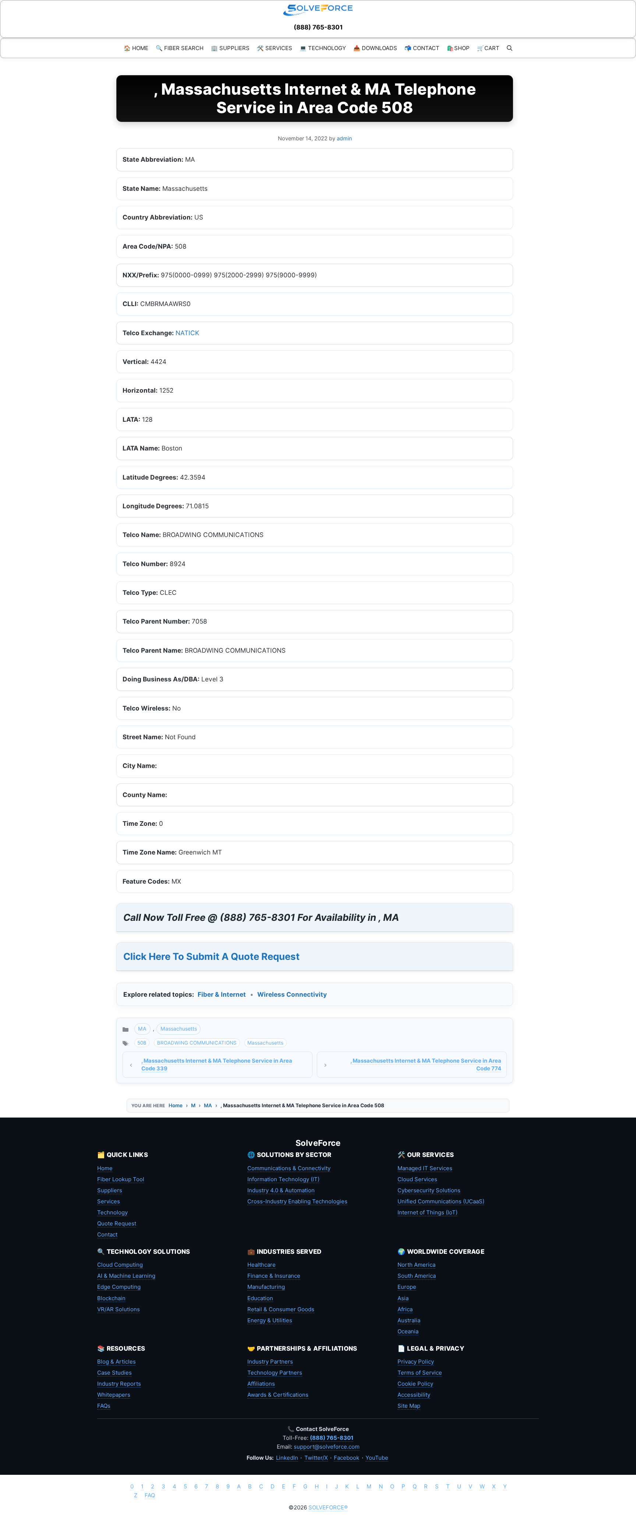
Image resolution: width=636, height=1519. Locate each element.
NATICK (187, 333)
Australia (409, 1320)
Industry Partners (270, 1361)
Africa (405, 1309)
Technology (112, 1212)
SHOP (458, 48)
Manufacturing (266, 1286)
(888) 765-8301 (318, 27)
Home (176, 1105)
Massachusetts (178, 1028)
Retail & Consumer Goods (280, 1309)
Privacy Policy (416, 1361)
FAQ (150, 1495)
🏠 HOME (136, 48)
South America (417, 1275)
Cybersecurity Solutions (429, 1190)
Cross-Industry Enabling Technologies (297, 1201)
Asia (403, 1298)
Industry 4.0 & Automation (281, 1190)
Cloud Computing (120, 1264)
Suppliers (109, 1190)
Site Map (409, 1405)
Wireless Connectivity (292, 994)
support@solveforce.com (327, 1446)
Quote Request (116, 1223)
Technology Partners (274, 1372)
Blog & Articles (116, 1361)
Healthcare (261, 1264)
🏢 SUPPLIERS (230, 48)
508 (141, 1043)
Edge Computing (119, 1286)
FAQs (103, 1405)
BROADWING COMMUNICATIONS (197, 1043)
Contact (107, 1234)
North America (416, 1264)
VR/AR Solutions (118, 1309)
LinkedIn (287, 1457)
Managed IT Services (425, 1168)
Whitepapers (113, 1394)
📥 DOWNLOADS (375, 48)
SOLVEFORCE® (328, 1507)
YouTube (376, 1457)
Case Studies (114, 1372)
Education (260, 1298)
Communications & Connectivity (289, 1168)
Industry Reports (119, 1383)
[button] (509, 48)
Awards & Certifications (277, 1394)
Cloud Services (417, 1179)
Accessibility (414, 1394)
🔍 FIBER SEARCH (180, 48)
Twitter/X (316, 1457)
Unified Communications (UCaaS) (441, 1201)
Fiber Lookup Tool (120, 1179)
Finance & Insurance (273, 1275)
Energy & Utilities (269, 1320)
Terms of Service (420, 1372)
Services (108, 1201)
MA (142, 1028)
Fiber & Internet (222, 994)
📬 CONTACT (421, 48)
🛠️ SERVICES (274, 48)
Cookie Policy (415, 1383)
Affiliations (261, 1383)
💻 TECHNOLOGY (323, 48)
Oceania (408, 1331)
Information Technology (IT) (283, 1179)
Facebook (346, 1457)
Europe (407, 1286)
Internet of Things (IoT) (427, 1212)
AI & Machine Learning (126, 1275)
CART (488, 48)
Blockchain (111, 1298)
